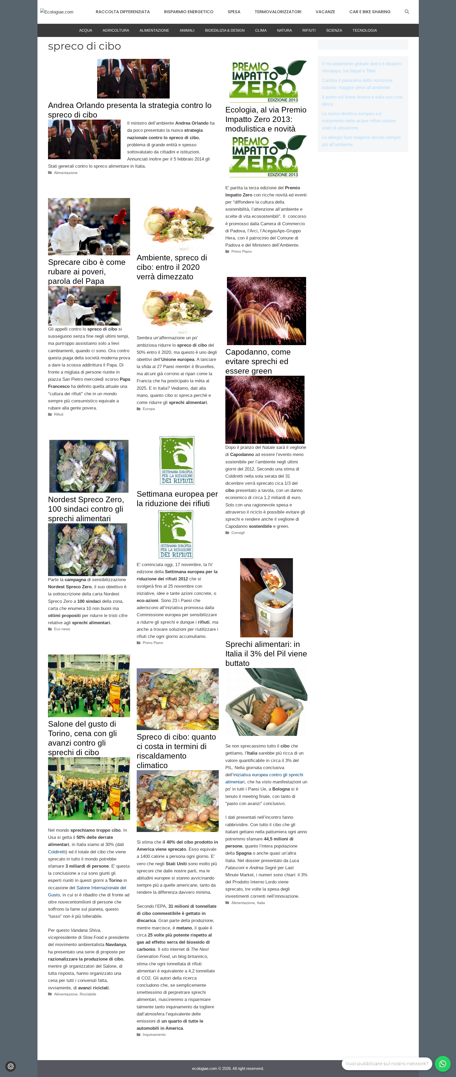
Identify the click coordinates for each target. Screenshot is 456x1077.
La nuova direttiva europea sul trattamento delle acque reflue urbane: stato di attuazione (359, 120)
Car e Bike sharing (370, 12)
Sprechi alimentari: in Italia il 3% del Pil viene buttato (266, 653)
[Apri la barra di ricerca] (407, 11)
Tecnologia (365, 30)
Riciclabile (88, 994)
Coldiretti (57, 851)
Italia (261, 903)
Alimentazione (154, 30)
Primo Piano (241, 251)
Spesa (234, 12)
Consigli (238, 532)
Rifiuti (309, 30)
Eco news (62, 629)
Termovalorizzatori (278, 12)
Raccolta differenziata (123, 12)
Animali (187, 30)
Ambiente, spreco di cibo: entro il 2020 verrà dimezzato (172, 267)
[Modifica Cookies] (10, 1066)
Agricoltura (116, 30)
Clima (261, 30)
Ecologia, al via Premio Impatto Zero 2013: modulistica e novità (266, 119)
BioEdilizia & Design (225, 30)
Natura (284, 30)
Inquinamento (154, 1034)
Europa (149, 409)
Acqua (85, 30)
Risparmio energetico (188, 12)
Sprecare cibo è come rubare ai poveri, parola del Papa (87, 271)
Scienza (334, 30)
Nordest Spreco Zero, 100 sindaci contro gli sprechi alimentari (86, 509)
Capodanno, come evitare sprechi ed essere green (258, 361)
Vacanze (325, 12)
